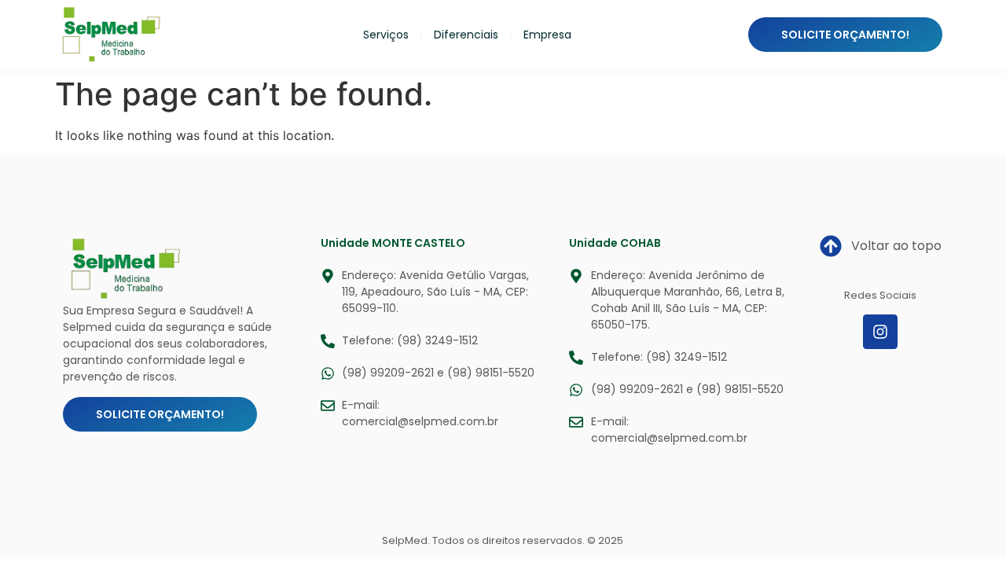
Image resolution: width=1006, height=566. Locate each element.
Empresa (547, 34)
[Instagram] (880, 331)
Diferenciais (466, 34)
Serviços (386, 34)
